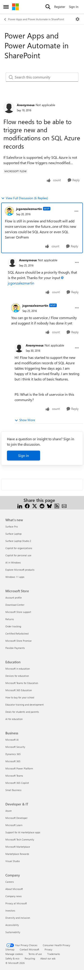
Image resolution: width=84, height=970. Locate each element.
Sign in (23, 455)
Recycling (30, 958)
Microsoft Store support (18, 612)
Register (59, 6)
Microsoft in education (17, 668)
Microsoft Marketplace (17, 846)
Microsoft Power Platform (19, 768)
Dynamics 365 (13, 754)
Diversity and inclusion (17, 917)
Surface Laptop (13, 533)
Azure (8, 810)
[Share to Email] (64, 505)
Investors (10, 910)
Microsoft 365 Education (18, 690)
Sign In (73, 6)
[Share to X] (34, 505)
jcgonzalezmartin (29, 209)
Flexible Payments (15, 648)
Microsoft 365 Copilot (17, 782)
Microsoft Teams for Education (21, 683)
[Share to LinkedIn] (19, 505)
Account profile (13, 597)
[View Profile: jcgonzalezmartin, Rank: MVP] (9, 211)
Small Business (13, 790)
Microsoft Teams (14, 775)
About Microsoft (14, 889)
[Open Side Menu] (6, 6)
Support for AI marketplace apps (22, 832)
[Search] (48, 6)
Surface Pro (11, 526)
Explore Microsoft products (19, 569)
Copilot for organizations (18, 548)
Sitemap (9, 949)
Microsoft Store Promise (18, 640)
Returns (9, 619)
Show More (27, 420)
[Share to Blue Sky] (49, 505)
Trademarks (53, 954)
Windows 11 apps (14, 577)
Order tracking (13, 626)
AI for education (14, 719)
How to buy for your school (19, 697)
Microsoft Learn (13, 825)
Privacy (48, 949)
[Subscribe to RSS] (56, 505)
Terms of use (35, 954)
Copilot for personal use (18, 555)
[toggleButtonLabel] (77, 19)
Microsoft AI (12, 739)
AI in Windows (13, 562)
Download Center (14, 604)
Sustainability (12, 932)
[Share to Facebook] (27, 505)
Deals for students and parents (22, 711)
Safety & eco (12, 958)
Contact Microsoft (29, 949)
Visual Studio (12, 861)
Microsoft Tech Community (19, 839)
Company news (13, 896)
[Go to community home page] (15, 6)
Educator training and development (24, 704)
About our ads (48, 958)
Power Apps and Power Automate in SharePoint (36, 19)
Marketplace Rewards (17, 854)
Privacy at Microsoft (16, 903)
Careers (9, 881)
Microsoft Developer (16, 818)
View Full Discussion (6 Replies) (27, 198)
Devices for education (17, 675)
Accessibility (12, 925)
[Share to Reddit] (42, 505)
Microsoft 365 (12, 761)
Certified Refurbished (16, 633)
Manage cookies (14, 954)
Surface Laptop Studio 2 (18, 541)
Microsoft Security (15, 747)
